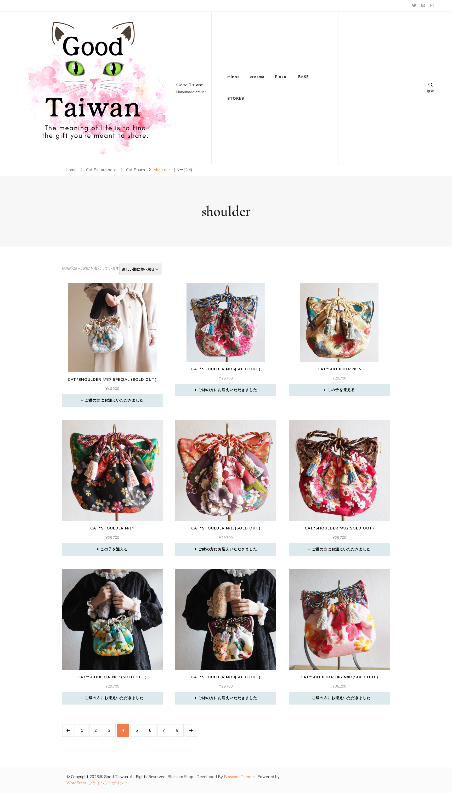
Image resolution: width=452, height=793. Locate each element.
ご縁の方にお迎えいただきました (114, 400)
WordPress (76, 783)
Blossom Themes (240, 776)
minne (233, 76)
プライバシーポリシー (108, 783)
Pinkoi (281, 76)
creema (257, 76)
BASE (303, 76)
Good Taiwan (190, 85)
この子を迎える (341, 389)
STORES (235, 98)
